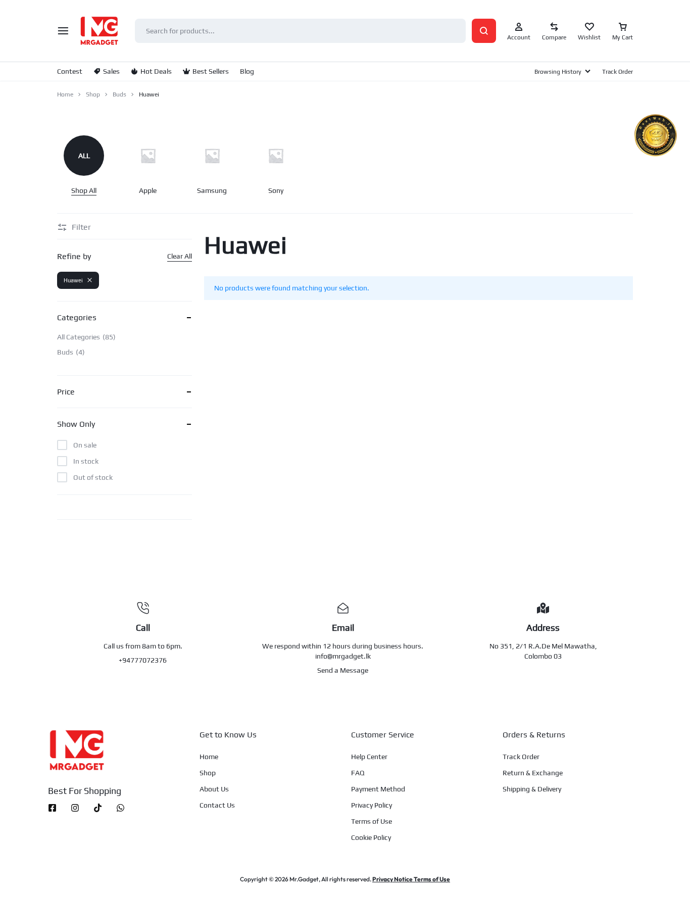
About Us (214, 789)
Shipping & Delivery (532, 789)
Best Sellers (210, 71)
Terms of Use (371, 821)
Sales (111, 71)
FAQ (357, 773)
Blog (247, 71)
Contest (69, 71)
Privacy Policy (371, 805)
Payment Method (378, 789)
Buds (119, 94)
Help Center (369, 757)
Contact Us (217, 805)
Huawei (73, 280)
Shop (93, 94)
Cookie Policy (371, 837)
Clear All (179, 256)
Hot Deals (156, 71)
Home (65, 94)
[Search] (484, 31)
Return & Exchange (533, 773)
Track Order (617, 71)
